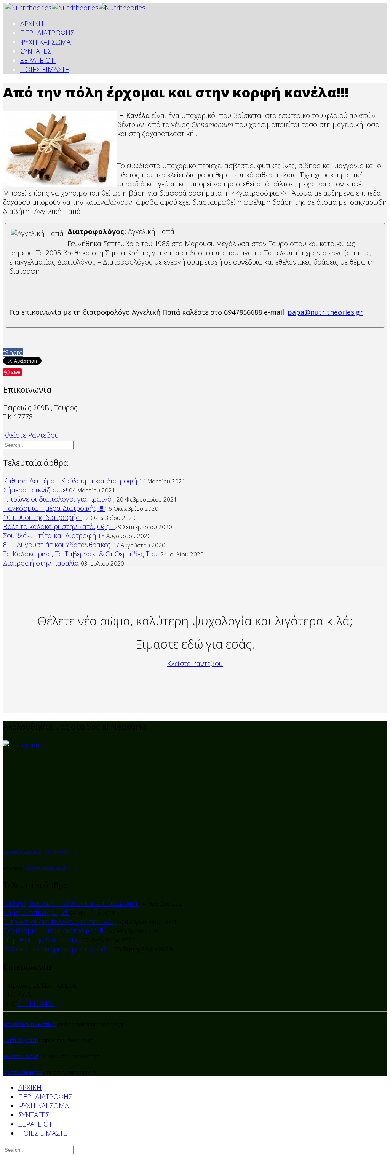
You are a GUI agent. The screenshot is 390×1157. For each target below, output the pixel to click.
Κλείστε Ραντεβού (31, 435)
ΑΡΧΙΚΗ (31, 23)
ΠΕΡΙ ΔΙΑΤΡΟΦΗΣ (47, 32)
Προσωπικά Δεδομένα (22, 852)
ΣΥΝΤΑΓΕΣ (35, 51)
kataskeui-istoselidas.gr (46, 868)
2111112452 (36, 1003)
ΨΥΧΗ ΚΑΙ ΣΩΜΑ (45, 41)
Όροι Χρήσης (56, 852)
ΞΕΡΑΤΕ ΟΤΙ (38, 60)
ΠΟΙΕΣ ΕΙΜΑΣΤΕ (44, 69)
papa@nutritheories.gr (325, 312)
